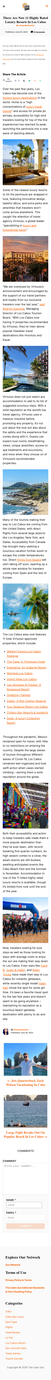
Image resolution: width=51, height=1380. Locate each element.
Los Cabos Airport (15, 1343)
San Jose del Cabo (15, 1348)
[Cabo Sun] (25, 6)
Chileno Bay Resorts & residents (27, 712)
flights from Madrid (29, 559)
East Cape (11, 1322)
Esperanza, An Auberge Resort (26, 667)
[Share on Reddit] (34, 80)
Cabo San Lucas (14, 1316)
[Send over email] (29, 80)
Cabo (8, 1311)
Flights (9, 1327)
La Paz (9, 1337)
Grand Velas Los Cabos (22, 679)
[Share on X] (23, 80)
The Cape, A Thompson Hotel (26, 661)
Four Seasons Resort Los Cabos (27, 706)
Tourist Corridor (14, 1358)
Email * (11, 1212)
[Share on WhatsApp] (40, 80)
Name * (11, 1200)
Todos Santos (13, 1353)
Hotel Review (12, 1332)
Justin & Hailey (15, 970)
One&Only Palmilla (18, 695)
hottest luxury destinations (20, 97)
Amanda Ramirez (27, 25)
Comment (9, 1161)
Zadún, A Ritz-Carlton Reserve (26, 701)
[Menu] (4, 6)
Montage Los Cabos (20, 673)
